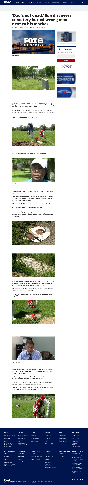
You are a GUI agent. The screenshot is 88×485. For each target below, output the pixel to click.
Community (21, 451)
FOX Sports (74, 443)
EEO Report (47, 461)
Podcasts (6, 440)
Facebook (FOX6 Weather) (9, 464)
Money (33, 432)
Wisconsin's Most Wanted (9, 435)
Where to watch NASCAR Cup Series (77, 460)
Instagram (6, 456)
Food (46, 441)
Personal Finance (35, 438)
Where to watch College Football (77, 455)
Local (5, 434)
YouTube (6, 453)
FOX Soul (74, 444)
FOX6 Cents (33, 435)
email (83, 480)
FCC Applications (48, 464)
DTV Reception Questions (50, 467)
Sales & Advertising (64, 451)
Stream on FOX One (77, 451)
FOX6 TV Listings (75, 438)
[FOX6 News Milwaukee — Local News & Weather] (8, 2)
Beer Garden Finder (22, 455)
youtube (80, 480)
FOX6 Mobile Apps (49, 456)
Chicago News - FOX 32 (36, 455)
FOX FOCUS (61, 456)
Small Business (34, 441)
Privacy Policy (68, 66)
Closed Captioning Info (50, 465)
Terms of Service (67, 67)
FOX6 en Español (7, 446)
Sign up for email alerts (50, 455)
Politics (5, 441)
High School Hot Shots (63, 440)
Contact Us (48, 451)
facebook (70, 480)
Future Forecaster (21, 443)
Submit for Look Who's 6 (50, 434)
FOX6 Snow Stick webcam (23, 444)
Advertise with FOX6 (63, 455)
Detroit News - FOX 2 (35, 458)
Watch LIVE (75, 432)
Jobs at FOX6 (47, 459)
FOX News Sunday (76, 446)
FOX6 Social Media (9, 451)
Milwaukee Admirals (63, 438)
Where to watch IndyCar (77, 461)
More (72, 2)
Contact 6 (33, 434)
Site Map (6, 447)
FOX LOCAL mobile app (9, 444)
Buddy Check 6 (21, 458)
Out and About (48, 438)
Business (33, 440)
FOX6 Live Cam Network (23, 437)
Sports (60, 432)
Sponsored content (63, 458)
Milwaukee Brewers (63, 434)
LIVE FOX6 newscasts (76, 435)
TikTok (5, 458)
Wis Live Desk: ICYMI (76, 437)
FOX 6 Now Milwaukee (24, 27)
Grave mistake (15, 55)
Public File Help (48, 462)
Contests (47, 453)
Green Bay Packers (63, 435)
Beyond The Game (62, 437)
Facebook (6, 455)
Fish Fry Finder (21, 456)
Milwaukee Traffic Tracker (50, 444)
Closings (19, 441)
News (6, 432)
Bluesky (6, 461)
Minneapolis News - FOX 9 (36, 456)
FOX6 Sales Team (62, 453)
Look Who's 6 (48, 435)
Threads (6, 459)
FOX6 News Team (49, 458)
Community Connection (23, 461)
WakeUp (47, 432)
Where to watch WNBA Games (77, 469)
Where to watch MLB (76, 457)
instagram (75, 480)
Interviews (47, 440)
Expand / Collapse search (83, 3)
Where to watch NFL (76, 453)
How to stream (75, 434)
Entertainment (7, 438)
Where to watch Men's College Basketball (77, 464)
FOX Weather (20, 440)
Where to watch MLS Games (76, 472)
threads (77, 480)
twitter (72, 480)
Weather (20, 432)
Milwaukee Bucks (62, 441)
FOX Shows (74, 447)
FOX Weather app (21, 438)
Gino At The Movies (49, 443)
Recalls (32, 437)
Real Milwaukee (48, 437)
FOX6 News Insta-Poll (8, 443)
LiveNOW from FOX (76, 440)
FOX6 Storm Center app (23, 435)
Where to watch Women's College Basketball (77, 466)
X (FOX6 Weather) (8, 465)
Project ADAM (21, 459)
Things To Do (21, 453)
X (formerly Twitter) (8, 462)
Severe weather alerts (22, 434)
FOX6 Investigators (8, 437)
